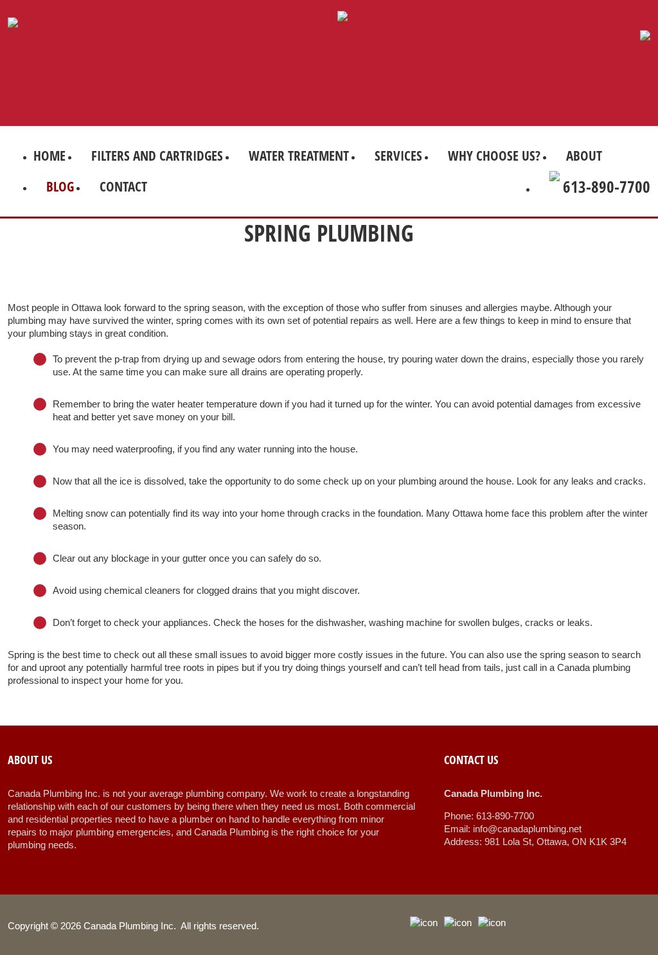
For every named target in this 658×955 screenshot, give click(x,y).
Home (49, 156)
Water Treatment (299, 156)
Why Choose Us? (494, 156)
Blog (60, 186)
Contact (123, 186)
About (584, 156)
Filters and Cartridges (157, 156)
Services (398, 156)
